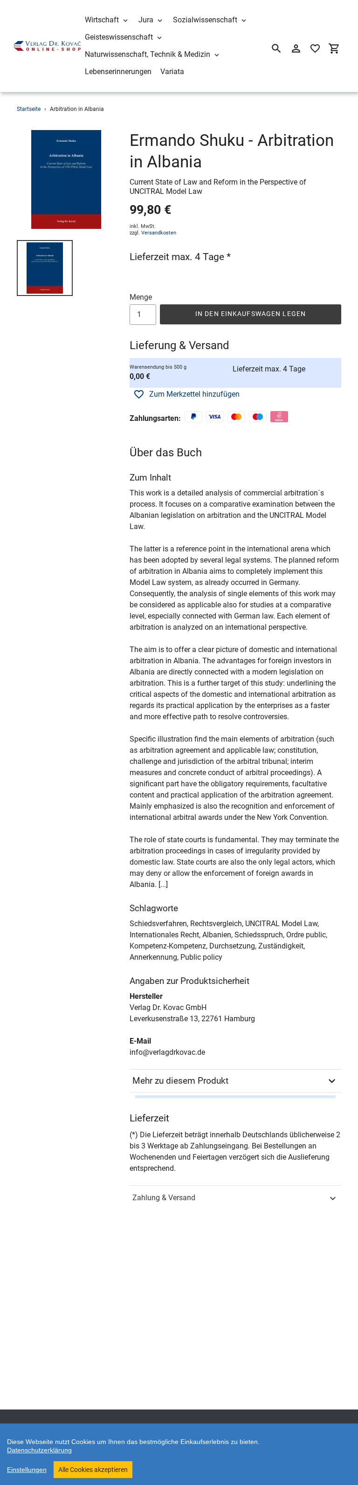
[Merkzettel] (315, 48)
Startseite (29, 109)
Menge (141, 297)
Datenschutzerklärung (39, 1450)
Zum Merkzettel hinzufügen (194, 394)
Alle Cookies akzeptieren (93, 1469)
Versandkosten (158, 233)
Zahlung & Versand (163, 1197)
